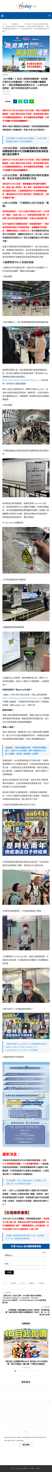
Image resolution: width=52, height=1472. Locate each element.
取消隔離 (13, 1283)
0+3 (5, 1283)
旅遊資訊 (15, 24)
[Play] (26, 1026)
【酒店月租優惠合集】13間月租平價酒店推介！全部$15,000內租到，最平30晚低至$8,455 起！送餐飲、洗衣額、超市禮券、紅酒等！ (26, 750)
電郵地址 (9, 1255)
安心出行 (22, 1283)
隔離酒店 (32, 1283)
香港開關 (41, 1283)
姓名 (7, 1264)
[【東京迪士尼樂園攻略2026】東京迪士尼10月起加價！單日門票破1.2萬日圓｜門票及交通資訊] (26, 1343)
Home (4, 24)
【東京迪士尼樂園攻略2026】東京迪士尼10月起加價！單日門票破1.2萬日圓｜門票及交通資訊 (26, 1362)
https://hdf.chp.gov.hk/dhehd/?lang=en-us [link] (22, 698)
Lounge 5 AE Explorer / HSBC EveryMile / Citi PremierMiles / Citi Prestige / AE (26, 1047)
